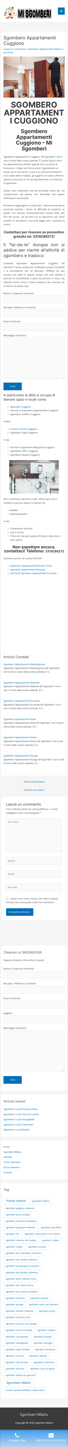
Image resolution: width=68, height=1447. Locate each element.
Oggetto (7, 1013)
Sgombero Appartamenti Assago (20, 755)
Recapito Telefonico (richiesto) (19, 307)
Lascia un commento (14, 49)
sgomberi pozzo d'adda (18, 1214)
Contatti (7, 1172)
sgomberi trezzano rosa (18, 1317)
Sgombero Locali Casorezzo (18, 1124)
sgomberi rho (12, 1234)
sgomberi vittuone (15, 1368)
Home (6, 1146)
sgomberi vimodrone (44, 1362)
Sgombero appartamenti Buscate (27, 569)
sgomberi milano (40, 1201)
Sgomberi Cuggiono (20, 406)
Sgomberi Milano (12, 1152)
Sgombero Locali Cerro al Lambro (21, 1114)
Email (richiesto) (11, 321)
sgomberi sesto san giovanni (43, 1304)
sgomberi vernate (15, 1355)
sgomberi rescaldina (51, 1227)
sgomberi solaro (47, 1311)
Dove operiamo (11, 1167)
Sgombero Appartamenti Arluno (20, 737)
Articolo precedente (34, 781)
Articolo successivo (34, 790)
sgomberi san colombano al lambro (23, 1253)
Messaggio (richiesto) (14, 335)
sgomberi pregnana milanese (20, 1227)
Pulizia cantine (16, 1200)
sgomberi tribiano (46, 1330)
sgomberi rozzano (37, 1246)
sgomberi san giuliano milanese (22, 1272)
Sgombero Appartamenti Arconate (21, 700)
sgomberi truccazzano (17, 1336)
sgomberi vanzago (43, 1343)
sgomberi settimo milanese (19, 1311)
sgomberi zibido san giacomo (20, 1375)
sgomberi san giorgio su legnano (22, 1266)
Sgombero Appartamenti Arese (19, 719)
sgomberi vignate (38, 1355)
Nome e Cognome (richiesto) (18, 293)
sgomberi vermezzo (45, 1349)
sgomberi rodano (50, 1240)
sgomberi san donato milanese (21, 1259)
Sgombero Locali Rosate (16, 1129)
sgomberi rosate (14, 1246)
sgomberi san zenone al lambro (22, 1291)
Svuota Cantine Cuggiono (23, 429)
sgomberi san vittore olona (19, 1285)
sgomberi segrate (39, 1298)
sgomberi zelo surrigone (42, 1368)
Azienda (7, 1157)
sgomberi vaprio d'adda (18, 1349)
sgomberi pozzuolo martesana (21, 1221)
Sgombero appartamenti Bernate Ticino (31, 565)
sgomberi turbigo (42, 1336)
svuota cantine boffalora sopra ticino (25, 1390)
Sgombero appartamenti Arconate (38, 573)
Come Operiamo (12, 1162)
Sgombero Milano (18, 1382)
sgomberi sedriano (15, 1298)
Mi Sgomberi (48, 156)
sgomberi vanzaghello (17, 1343)
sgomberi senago (14, 1304)
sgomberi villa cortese (17, 1362)
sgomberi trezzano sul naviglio (21, 1323)
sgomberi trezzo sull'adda (19, 1330)
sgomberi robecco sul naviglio (21, 1240)
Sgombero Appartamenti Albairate (21, 682)
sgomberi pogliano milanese (20, 1208)
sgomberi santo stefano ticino (21, 1278)
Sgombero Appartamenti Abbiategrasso (24, 664)
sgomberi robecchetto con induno (42, 1234)
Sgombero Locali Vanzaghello (19, 1119)
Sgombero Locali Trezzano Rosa (20, 1109)
